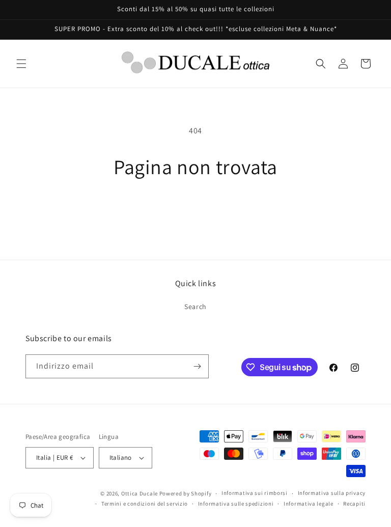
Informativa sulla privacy (332, 492)
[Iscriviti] (197, 366)
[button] (21, 63)
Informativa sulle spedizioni (236, 503)
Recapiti (354, 503)
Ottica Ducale (139, 493)
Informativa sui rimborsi (254, 492)
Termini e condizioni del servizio (144, 503)
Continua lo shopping (195, 212)
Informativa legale (308, 503)
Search (195, 306)
